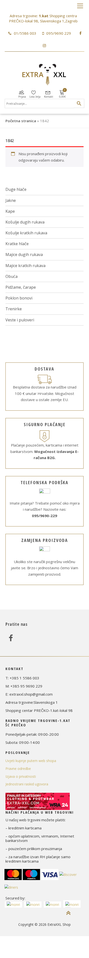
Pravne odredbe (18, 768)
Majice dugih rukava (24, 254)
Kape (10, 211)
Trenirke (13, 309)
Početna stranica (20, 120)
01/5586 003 (25, 33)
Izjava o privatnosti (20, 776)
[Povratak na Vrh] (68, 913)
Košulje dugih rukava (24, 222)
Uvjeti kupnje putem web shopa (30, 760)
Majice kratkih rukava (25, 265)
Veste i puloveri (19, 320)
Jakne (10, 200)
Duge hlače (15, 189)
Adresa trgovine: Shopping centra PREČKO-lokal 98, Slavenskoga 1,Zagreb (43, 18)
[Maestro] (31, 874)
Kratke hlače (17, 243)
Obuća (11, 276)
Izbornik (80, 6)
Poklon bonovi (18, 298)
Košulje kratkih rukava (26, 233)
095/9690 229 (58, 33)
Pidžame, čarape (20, 287)
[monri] (13, 904)
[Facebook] (11, 638)
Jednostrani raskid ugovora (26, 784)
